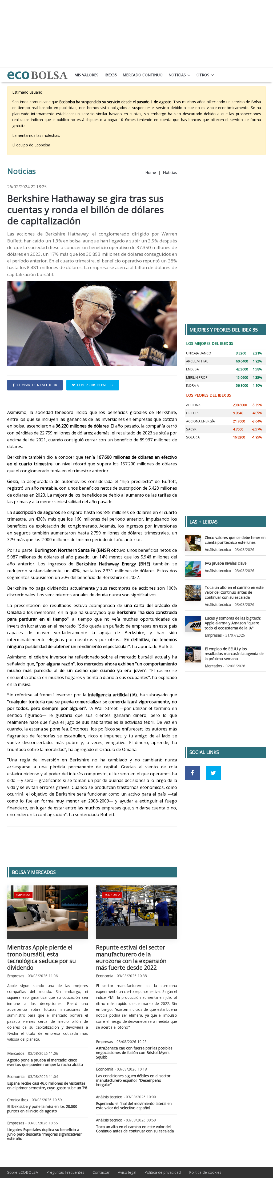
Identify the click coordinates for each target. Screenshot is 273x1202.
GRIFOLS (192, 413)
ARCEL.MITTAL (197, 361)
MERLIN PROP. (197, 377)
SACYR (191, 429)
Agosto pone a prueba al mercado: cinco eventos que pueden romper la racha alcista (45, 1062)
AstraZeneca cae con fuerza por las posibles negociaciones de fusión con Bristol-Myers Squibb (134, 1052)
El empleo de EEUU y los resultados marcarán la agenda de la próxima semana (234, 653)
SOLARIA (193, 437)
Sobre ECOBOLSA (22, 1172)
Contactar (101, 1172)
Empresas (23, 895)
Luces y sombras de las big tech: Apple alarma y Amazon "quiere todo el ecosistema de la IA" (233, 623)
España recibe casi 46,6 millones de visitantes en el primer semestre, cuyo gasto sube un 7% (47, 1085)
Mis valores (86, 74)
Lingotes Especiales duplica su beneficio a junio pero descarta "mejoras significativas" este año (44, 1134)
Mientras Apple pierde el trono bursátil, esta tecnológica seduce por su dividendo (41, 957)
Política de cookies (205, 1172)
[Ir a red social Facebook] (192, 773)
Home (150, 172)
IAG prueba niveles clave (226, 563)
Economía (112, 895)
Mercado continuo (143, 74)
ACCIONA (193, 405)
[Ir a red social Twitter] (213, 773)
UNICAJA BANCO (198, 353)
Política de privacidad (162, 1172)
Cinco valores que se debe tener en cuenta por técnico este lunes (235, 540)
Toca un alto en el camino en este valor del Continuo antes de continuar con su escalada (135, 1129)
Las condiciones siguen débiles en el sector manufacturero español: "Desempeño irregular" (133, 1080)
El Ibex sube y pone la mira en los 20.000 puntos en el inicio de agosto (42, 1108)
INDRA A (192, 385)
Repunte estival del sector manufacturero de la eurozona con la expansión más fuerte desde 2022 (131, 957)
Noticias (177, 74)
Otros (202, 74)
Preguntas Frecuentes (65, 1172)
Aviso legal (127, 1172)
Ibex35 (111, 74)
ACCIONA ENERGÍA (200, 421)
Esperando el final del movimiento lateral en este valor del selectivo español (134, 1106)
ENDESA (192, 369)
